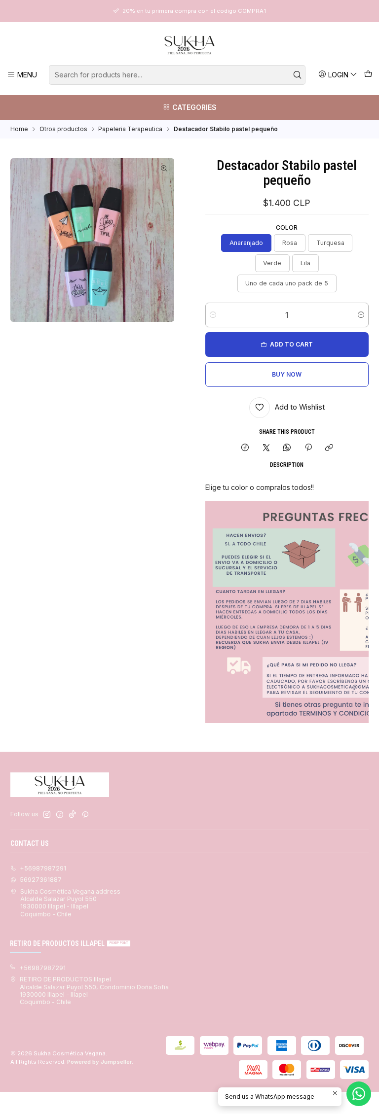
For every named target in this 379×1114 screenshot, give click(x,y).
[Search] (297, 75)
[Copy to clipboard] (329, 448)
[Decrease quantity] (213, 315)
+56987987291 (43, 868)
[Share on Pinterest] (308, 448)
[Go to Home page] (189, 45)
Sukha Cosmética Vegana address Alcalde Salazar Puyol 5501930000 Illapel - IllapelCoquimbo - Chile (70, 903)
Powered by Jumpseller (99, 1061)
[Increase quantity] (361, 315)
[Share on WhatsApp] (287, 448)
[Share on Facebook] (245, 448)
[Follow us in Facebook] (59, 814)
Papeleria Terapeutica (130, 129)
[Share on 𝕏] (266, 448)
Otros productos (63, 129)
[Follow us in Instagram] (46, 814)
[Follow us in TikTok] (72, 814)
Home (19, 129)
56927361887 (41, 879)
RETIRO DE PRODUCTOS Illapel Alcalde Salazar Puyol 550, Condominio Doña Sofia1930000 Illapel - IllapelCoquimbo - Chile (94, 990)
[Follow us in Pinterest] (85, 814)
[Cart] (368, 74)
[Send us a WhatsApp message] (358, 1093)
